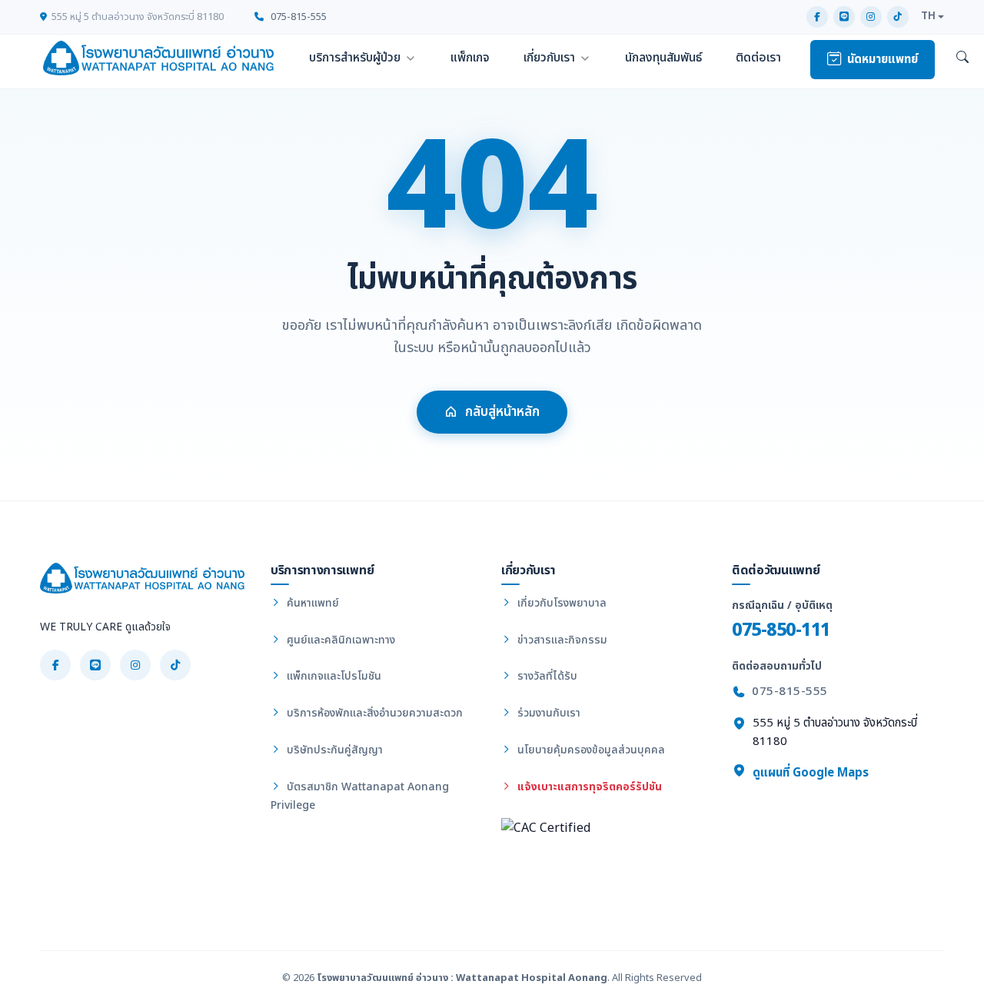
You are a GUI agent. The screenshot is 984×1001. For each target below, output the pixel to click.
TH (928, 16)
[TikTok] (898, 17)
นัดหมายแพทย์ (882, 59)
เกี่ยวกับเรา (549, 57)
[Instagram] (871, 17)
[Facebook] (817, 17)
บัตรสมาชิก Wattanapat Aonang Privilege (360, 796)
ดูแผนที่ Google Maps (809, 773)
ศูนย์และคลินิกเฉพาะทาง (339, 640)
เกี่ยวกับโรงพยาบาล (560, 603)
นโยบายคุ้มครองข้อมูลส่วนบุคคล (589, 750)
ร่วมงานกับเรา (547, 713)
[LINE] (844, 17)
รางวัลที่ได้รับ (545, 676)
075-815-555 (297, 17)
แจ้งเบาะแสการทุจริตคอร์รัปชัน (588, 787)
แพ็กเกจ (470, 57)
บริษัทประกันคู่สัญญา (333, 750)
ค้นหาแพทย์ (311, 603)
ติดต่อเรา (758, 57)
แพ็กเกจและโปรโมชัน (332, 676)
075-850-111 (781, 630)
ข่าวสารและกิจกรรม (560, 640)
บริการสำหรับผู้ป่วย (355, 57)
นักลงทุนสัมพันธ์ (663, 57)
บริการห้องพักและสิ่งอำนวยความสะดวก (373, 713)
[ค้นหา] (962, 58)
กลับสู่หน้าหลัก (502, 412)
